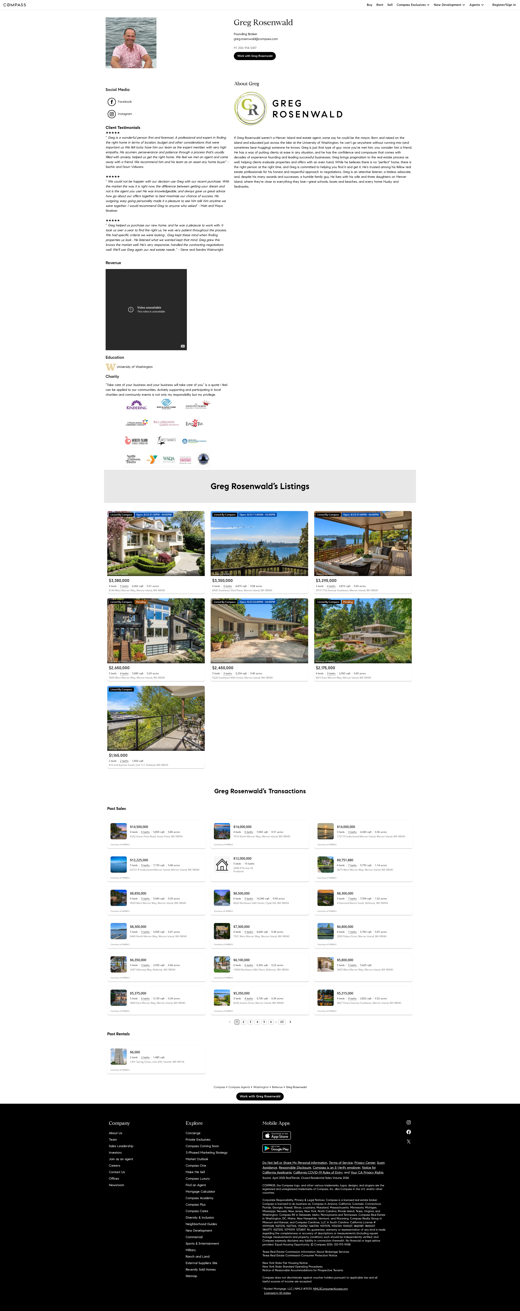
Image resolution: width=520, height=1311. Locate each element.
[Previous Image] (112, 543)
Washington (261, 1087)
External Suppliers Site (201, 1263)
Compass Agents (239, 1087)
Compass (219, 1087)
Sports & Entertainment (202, 1243)
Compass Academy (199, 1198)
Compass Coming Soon (202, 1146)
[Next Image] (200, 543)
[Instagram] (408, 1121)
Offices (114, 1178)
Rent (379, 5)
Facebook (125, 102)
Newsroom (116, 1185)
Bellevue (277, 1087)
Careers (114, 1165)
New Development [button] (447, 5)
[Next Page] (290, 1022)
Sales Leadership (121, 1146)
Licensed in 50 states (277, 1293)
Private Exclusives (198, 1139)
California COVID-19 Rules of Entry (317, 1172)
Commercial (194, 1237)
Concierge (193, 1133)
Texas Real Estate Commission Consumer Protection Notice (299, 1255)
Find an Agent (196, 1185)
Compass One (196, 1165)
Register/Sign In (504, 5)
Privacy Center (364, 1163)
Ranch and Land (197, 1256)
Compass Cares (197, 1211)
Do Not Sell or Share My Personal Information (294, 1163)
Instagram (125, 114)
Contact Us (117, 1172)
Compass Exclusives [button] (411, 5)
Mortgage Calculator (200, 1191)
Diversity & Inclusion (200, 1217)
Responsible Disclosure (295, 1167)
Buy (369, 5)
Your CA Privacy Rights (367, 1172)
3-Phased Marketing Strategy (207, 1152)
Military (191, 1250)
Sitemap (191, 1276)
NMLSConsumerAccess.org (330, 1288)
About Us (115, 1133)
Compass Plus (196, 1204)
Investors (115, 1152)
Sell (390, 5)
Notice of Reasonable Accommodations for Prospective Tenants (302, 1270)
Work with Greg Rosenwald (254, 56)
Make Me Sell (195, 1172)
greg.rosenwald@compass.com (256, 39)
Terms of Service (341, 1163)
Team (113, 1139)
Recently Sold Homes (201, 1269)
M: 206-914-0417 (245, 48)
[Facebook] (408, 1131)
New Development (199, 1230)
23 (282, 1022)
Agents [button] (474, 5)
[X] (408, 1140)
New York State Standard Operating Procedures (292, 1266)
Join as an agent (121, 1159)
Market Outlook (197, 1159)
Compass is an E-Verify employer (336, 1167)
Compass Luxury (198, 1178)
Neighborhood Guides (201, 1224)
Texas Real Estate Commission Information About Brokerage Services (305, 1252)
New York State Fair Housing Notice (285, 1263)
